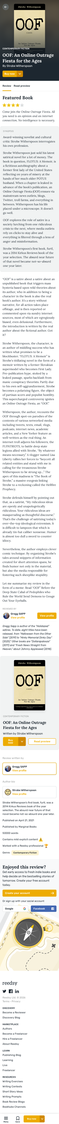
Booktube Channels (14, 1106)
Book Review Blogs (14, 1101)
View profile (47, 615)
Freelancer (9, 1070)
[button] (6, 1119)
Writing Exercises (13, 1081)
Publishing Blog (12, 1055)
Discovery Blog (11, 1017)
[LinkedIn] (17, 991)
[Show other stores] (20, 74)
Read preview (42, 741)
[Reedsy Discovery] (10, 984)
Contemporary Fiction (16, 48)
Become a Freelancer (15, 1033)
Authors (7, 1028)
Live (5, 1065)
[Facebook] (11, 991)
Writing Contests (12, 1086)
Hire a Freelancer (12, 1038)
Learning (8, 1060)
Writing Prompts (12, 1096)
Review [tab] (7, 85)
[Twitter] (4, 991)
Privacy (16, 1001)
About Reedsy (11, 1043)
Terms (6, 1001)
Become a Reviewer (14, 1012)
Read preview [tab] (22, 85)
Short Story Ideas (13, 1091)
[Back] (6, 7)
